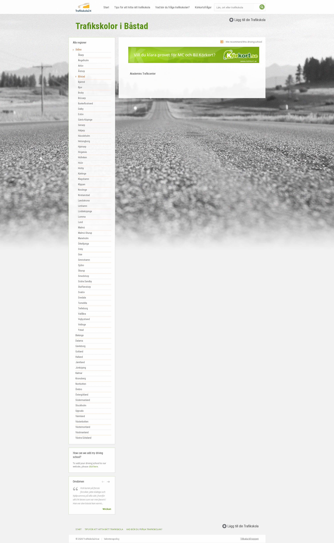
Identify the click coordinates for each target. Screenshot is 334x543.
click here (93, 466)
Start (106, 7)
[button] (103, 482)
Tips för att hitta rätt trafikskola (132, 7)
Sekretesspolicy (111, 538)
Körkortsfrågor (203, 7)
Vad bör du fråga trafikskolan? (172, 7)
